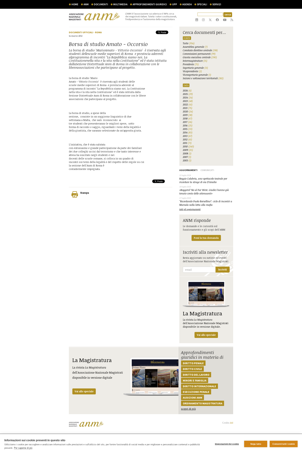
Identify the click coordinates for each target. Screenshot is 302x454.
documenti (101, 4)
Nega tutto (255, 444)
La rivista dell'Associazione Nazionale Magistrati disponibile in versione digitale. (205, 323)
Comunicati (207, 170)
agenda (187, 4)
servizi (216, 4)
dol (231, 422)
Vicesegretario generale (197, 74)
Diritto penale (193, 363)
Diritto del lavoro (196, 374)
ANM (86, 4)
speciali (202, 4)
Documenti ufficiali (81, 32)
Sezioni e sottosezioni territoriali (203, 78)
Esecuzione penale (196, 392)
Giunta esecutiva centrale (200, 57)
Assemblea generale (195, 46)
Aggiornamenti (188, 170)
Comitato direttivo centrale (200, 50)
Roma (98, 32)
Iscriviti (222, 269)
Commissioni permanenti (199, 53)
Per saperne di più (23, 448)
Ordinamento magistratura (202, 403)
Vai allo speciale (84, 391)
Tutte (189, 43)
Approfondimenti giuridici (150, 4)
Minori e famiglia (194, 380)
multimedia (120, 4)
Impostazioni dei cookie (227, 444)
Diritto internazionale (199, 386)
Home (74, 4)
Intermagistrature (195, 60)
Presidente (191, 64)
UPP (174, 4)
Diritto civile (192, 369)
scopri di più (188, 408)
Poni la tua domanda (206, 237)
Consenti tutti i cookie (283, 444)
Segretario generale (195, 67)
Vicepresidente (192, 71)
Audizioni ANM (192, 397)
